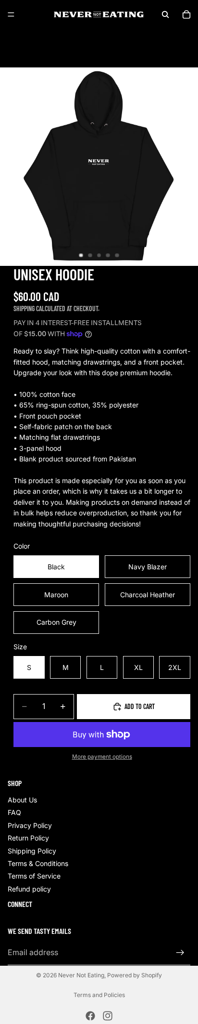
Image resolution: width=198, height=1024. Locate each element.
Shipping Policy (32, 851)
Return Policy (28, 838)
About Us (22, 800)
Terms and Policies (99, 994)
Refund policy (29, 889)
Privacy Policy (30, 825)
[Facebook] (90, 1016)
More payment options (102, 756)
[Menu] (11, 14)
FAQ (14, 813)
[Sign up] (180, 953)
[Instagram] (107, 1016)
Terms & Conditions (38, 863)
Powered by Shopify (134, 975)
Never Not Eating (81, 975)
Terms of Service (34, 876)
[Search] (165, 14)
